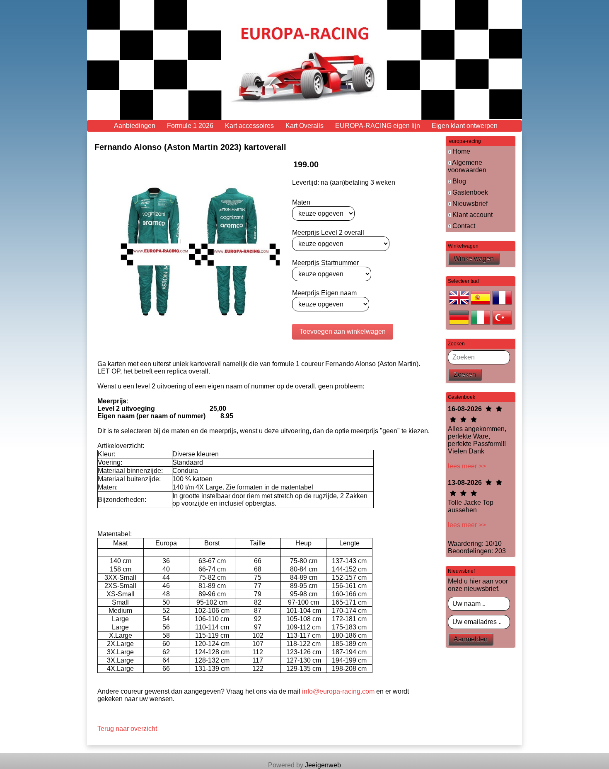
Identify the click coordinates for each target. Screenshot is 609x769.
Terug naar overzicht (127, 728)
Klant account (472, 214)
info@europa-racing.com (338, 691)
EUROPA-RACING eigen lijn (377, 125)
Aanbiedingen (134, 125)
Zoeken (465, 374)
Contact (463, 225)
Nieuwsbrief (469, 203)
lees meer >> (467, 466)
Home (460, 151)
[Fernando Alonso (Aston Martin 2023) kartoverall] (191, 251)
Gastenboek (469, 192)
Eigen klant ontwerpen (465, 125)
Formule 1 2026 (190, 125)
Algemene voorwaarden (467, 166)
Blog (458, 181)
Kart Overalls (304, 125)
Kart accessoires (249, 125)
